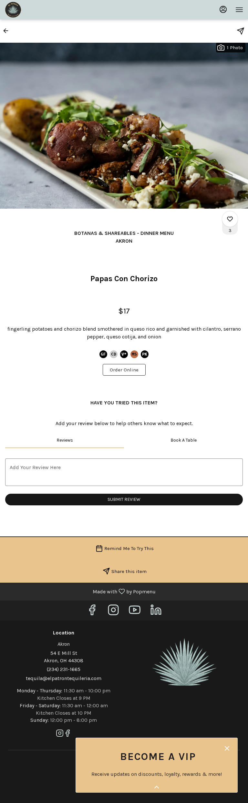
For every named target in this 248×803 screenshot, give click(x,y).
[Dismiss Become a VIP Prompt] (227, 748)
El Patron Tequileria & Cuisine (184, 662)
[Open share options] (240, 31)
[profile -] (223, 9)
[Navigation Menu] (239, 9)
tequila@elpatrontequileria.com (63, 678)
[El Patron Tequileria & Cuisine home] (34, 10)
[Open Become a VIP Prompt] (156, 787)
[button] (8, 31)
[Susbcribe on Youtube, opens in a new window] (134, 612)
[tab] (64, 440)
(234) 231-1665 (63, 669)
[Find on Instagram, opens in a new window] (113, 612)
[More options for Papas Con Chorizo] (230, 219)
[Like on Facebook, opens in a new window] (92, 612)
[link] (124, 370)
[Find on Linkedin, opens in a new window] (156, 612)
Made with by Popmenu (80, 591)
